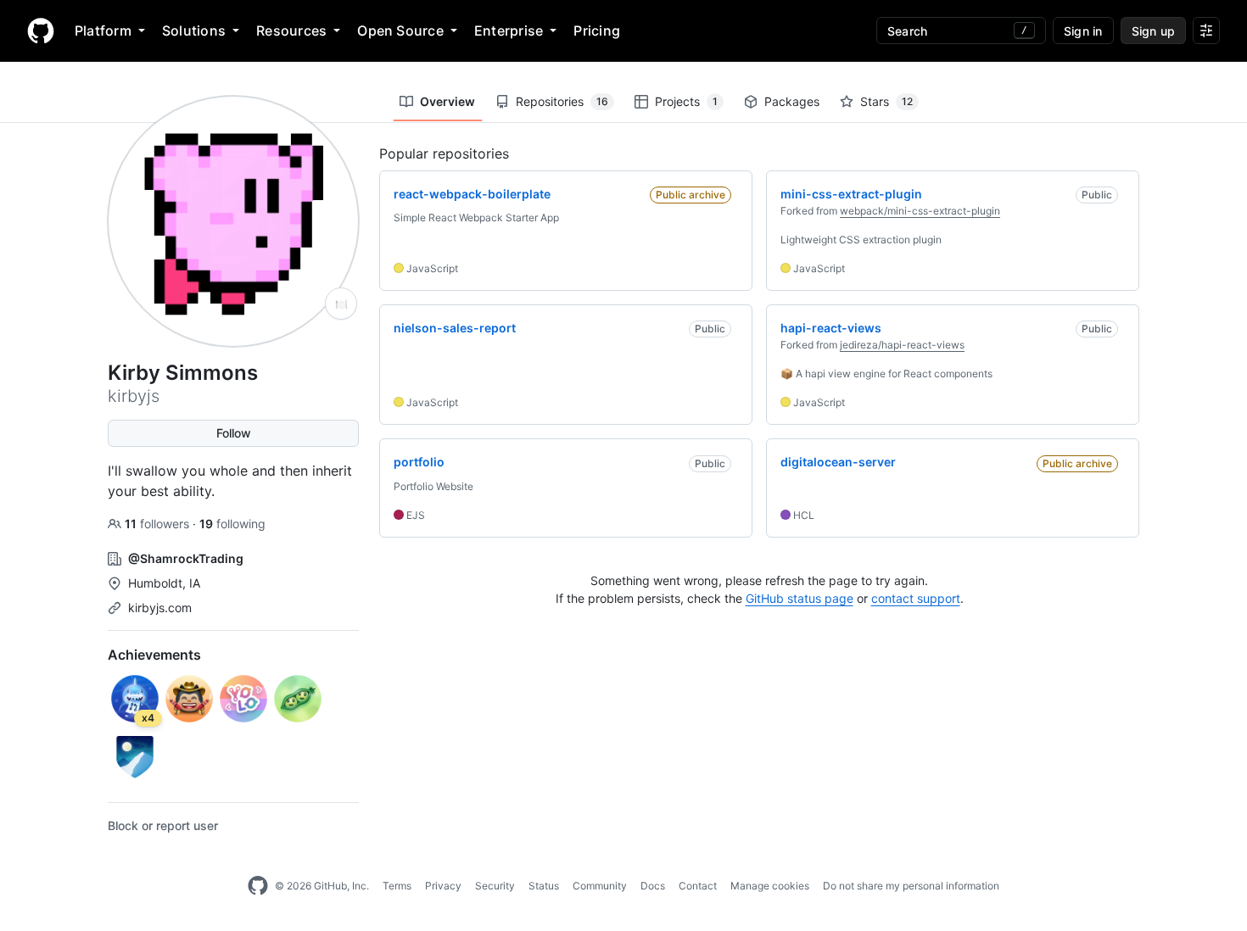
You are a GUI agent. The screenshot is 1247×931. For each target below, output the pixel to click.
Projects (686, 101)
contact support (915, 598)
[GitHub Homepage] (258, 886)
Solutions (194, 30)
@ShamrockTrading (185, 558)
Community (600, 885)
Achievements (154, 654)
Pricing (596, 30)
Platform (103, 30)
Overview (447, 101)
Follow (233, 433)
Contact (698, 885)
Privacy (443, 885)
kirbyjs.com (160, 607)
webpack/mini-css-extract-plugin (920, 210)
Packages (791, 101)
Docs (652, 885)
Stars (886, 101)
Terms (397, 885)
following (232, 523)
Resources (291, 30)
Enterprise (508, 30)
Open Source (400, 30)
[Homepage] (40, 30)
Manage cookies (769, 885)
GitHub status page (799, 598)
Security (495, 885)
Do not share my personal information (911, 885)
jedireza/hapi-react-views (902, 344)
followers (159, 523)
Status (543, 885)
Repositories (562, 101)
